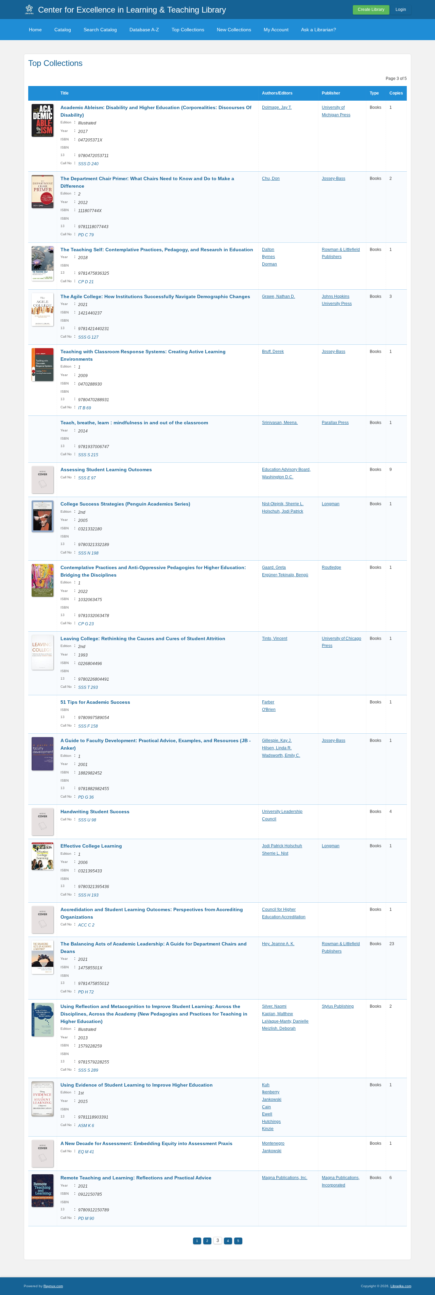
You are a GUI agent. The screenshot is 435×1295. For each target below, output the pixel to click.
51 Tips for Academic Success (95, 702)
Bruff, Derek (273, 351)
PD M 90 (86, 1218)
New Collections (234, 29)
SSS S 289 (88, 1070)
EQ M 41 (86, 1151)
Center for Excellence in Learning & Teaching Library (132, 9)
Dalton (268, 249)
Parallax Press (335, 422)
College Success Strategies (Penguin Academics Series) (125, 504)
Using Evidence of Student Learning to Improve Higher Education (136, 1085)
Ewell (267, 1114)
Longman (331, 503)
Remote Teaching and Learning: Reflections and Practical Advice (135, 1177)
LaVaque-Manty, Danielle (285, 1021)
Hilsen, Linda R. (277, 748)
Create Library (371, 9)
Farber (268, 702)
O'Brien (269, 709)
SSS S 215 (88, 455)
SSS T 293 (88, 687)
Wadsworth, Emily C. (281, 755)
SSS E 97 (87, 478)
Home (35, 29)
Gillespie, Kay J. (277, 740)
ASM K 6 (86, 1125)
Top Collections (188, 29)
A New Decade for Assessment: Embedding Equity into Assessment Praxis (146, 1143)
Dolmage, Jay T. (277, 107)
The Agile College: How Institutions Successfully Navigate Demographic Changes (155, 296)
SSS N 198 (88, 553)
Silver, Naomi (274, 1006)
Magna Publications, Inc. (284, 1177)
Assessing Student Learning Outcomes (106, 469)
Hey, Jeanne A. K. (278, 943)
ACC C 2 (86, 925)
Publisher (331, 93)
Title (64, 93)
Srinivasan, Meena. (280, 422)
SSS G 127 (88, 337)
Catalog (62, 29)
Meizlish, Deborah (279, 1028)
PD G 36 (86, 797)
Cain (266, 1107)
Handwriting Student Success (94, 811)
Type (374, 93)
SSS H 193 (88, 895)
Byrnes (268, 256)
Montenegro (273, 1143)
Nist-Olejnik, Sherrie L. (282, 503)
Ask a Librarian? (318, 29)
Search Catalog (100, 29)
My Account (276, 29)
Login (401, 9)
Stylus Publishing (338, 1006)
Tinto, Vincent (274, 638)
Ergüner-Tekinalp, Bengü (285, 575)
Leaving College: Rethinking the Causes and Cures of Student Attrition (142, 638)
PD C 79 (86, 235)
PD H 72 (86, 992)
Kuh (265, 1085)
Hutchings (271, 1121)
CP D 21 (86, 281)
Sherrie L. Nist (275, 853)
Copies (396, 93)
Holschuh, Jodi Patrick (282, 511)
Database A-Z (144, 29)
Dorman (269, 264)
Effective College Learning (91, 846)
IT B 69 (84, 408)
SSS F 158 (88, 726)
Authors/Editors (277, 93)
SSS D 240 (88, 163)
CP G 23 (86, 623)
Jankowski (271, 1099)
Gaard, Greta (274, 567)
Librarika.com (400, 1286)
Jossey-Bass (333, 178)
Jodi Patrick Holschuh (282, 846)
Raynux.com (53, 1286)
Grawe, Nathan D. (278, 296)
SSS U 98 (87, 820)
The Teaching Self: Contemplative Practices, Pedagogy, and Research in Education (156, 249)
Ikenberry (270, 1092)
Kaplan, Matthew (277, 1013)
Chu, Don (271, 178)
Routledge (331, 567)
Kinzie (268, 1128)
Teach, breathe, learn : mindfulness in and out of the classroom (134, 422)
